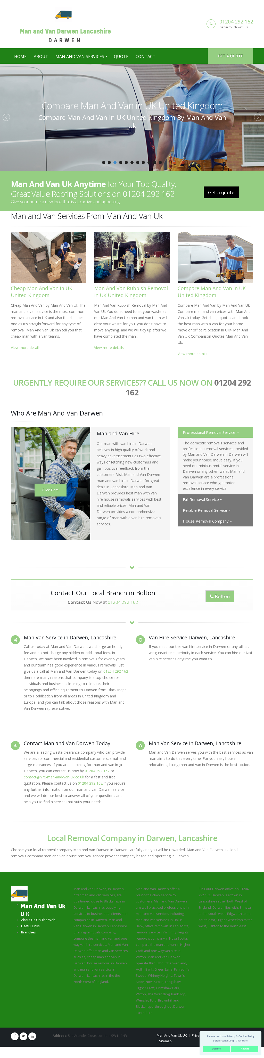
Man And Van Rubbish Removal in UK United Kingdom (131, 292)
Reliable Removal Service (205, 510)
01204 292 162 (236, 21)
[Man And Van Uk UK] (19, 893)
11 (160, 162)
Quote (121, 56)
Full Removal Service (201, 499)
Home (20, 56)
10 (154, 162)
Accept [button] (245, 1048)
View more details (25, 347)
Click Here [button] (242, 1040)
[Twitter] (23, 1036)
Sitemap (165, 1041)
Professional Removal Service (209, 432)
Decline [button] (216, 1048)
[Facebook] (15, 1036)
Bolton (221, 596)
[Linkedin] (32, 1036)
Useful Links (30, 926)
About (41, 56)
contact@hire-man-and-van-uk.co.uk (54, 777)
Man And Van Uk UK (172, 1035)
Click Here (50, 489)
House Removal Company (206, 521)
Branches (28, 932)
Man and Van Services (79, 56)
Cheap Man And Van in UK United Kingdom (41, 292)
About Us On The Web (38, 920)
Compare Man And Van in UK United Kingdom (132, 105)
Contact (145, 56)
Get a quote (230, 55)
